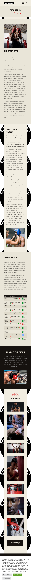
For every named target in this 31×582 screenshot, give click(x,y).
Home (12, 13)
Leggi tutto (22, 571)
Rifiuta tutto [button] (6, 578)
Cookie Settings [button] (7, 574)
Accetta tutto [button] (17, 574)
